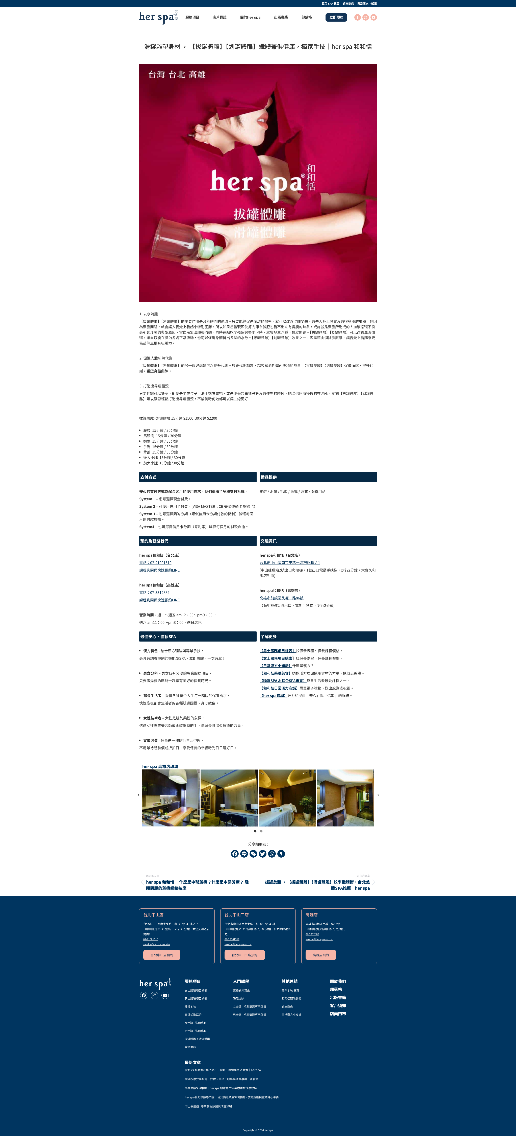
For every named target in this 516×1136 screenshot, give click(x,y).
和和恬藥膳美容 (291, 998)
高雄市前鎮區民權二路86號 (323, 924)
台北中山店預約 (162, 955)
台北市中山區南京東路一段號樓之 (290, 562)
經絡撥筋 (190, 1047)
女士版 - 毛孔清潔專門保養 (249, 1006)
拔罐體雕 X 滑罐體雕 (197, 1039)
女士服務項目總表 (196, 990)
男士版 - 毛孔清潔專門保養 (249, 1015)
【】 (280, 688)
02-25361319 (232, 939)
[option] (258, 795)
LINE (159, 570)
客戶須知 (338, 1005)
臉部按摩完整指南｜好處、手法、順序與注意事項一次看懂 (221, 1079)
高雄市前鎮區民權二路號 (282, 597)
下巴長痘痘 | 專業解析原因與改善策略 (208, 1106)
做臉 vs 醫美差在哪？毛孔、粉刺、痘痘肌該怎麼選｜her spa (223, 1070)
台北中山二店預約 (245, 955)
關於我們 (338, 981)
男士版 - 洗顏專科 (196, 1031)
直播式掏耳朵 (193, 1015)
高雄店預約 (321, 955)
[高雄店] (171, 798)
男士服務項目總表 (196, 998)
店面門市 (338, 1013)
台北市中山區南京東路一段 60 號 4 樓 (250, 924)
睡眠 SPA (190, 1006)
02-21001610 (155, 562)
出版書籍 (338, 997)
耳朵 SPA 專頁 (290, 990)
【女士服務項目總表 (276, 658)
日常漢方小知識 (291, 1015)
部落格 (336, 989)
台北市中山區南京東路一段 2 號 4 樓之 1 (171, 924)
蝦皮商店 (287, 1006)
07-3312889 (154, 592)
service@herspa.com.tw (156, 944)
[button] (138, 795)
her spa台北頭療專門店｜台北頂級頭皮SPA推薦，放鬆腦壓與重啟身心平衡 (232, 1097)
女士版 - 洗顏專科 (196, 1023)
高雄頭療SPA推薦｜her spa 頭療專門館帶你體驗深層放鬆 (221, 1088)
